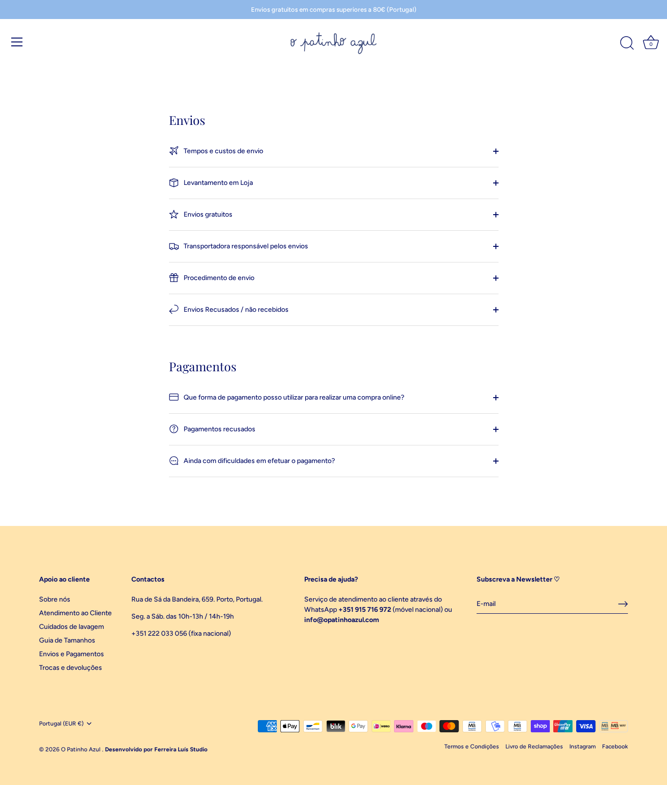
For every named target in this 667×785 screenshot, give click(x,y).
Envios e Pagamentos (71, 654)
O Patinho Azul (81, 749)
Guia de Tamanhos (67, 640)
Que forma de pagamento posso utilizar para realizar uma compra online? (293, 397)
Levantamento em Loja (217, 183)
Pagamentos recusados (218, 429)
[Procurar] (627, 43)
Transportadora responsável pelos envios (245, 246)
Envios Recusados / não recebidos (235, 309)
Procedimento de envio (218, 278)
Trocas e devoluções (70, 668)
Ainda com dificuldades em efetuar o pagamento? (258, 461)
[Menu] (17, 42)
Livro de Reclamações (534, 746)
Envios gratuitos (207, 214)
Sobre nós (54, 599)
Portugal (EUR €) (61, 723)
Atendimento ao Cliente (75, 613)
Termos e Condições (471, 746)
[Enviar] (623, 604)
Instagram (582, 746)
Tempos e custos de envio (222, 151)
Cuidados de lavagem (71, 627)
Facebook (615, 746)
